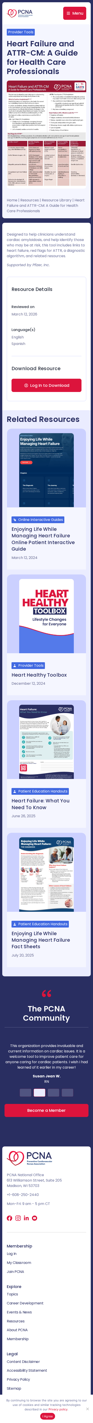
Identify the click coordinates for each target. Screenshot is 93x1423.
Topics (12, 1294)
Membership (17, 1339)
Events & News (19, 1312)
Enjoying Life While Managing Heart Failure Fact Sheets (41, 940)
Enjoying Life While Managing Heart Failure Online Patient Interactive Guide (43, 539)
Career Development (25, 1303)
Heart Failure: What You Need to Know (41, 804)
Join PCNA (15, 1271)
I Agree (47, 1416)
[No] (87, 1409)
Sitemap (14, 1388)
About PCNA (17, 1330)
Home (12, 200)
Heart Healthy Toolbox (39, 675)
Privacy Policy (18, 1379)
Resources (29, 200)
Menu (77, 13)
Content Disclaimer (23, 1361)
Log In (11, 1253)
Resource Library (57, 200)
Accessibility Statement (27, 1370)
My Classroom (19, 1262)
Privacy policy (58, 1409)
